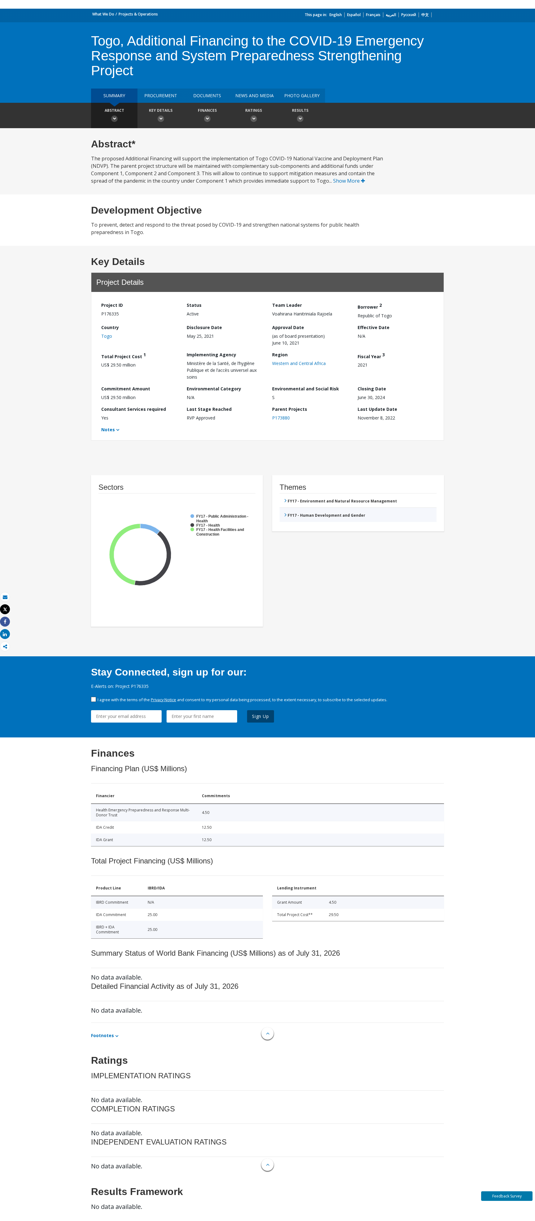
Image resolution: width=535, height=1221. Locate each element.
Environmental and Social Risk (305, 389)
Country (110, 327)
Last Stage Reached (209, 409)
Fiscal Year (371, 355)
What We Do (103, 14)
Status (194, 305)
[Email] (5, 597)
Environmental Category (214, 389)
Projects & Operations (138, 14)
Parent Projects (289, 409)
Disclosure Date (204, 327)
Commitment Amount (125, 389)
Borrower (370, 306)
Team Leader (287, 305)
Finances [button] (207, 110)
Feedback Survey (507, 1196)
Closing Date (372, 389)
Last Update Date (377, 409)
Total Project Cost (123, 355)
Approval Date (288, 327)
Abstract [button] (114, 110)
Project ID (112, 305)
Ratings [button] (253, 110)
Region (280, 355)
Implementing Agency (211, 355)
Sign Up (260, 716)
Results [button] (300, 110)
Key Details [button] (160, 110)
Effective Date (373, 327)
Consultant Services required (133, 409)
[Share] (5, 621)
